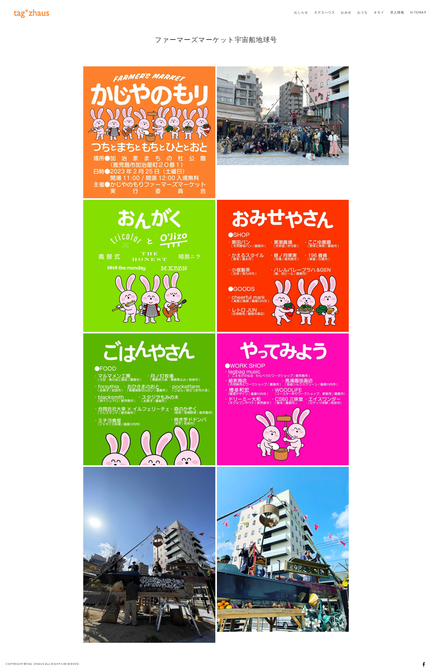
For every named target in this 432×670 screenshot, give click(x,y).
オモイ (379, 12)
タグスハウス (324, 12)
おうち (362, 12)
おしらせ (301, 12)
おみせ (346, 12)
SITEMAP (418, 12)
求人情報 (397, 12)
